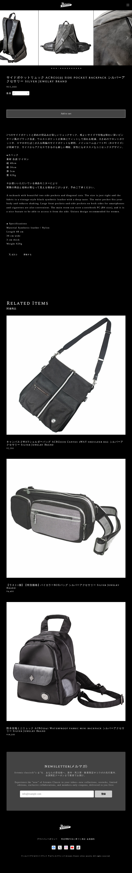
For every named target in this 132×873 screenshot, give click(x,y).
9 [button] (69, 68)
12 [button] (76, 68)
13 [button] (78, 68)
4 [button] (58, 68)
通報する (28, 254)
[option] (66, 37)
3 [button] (56, 68)
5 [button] (60, 68)
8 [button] (67, 68)
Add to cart (66, 113)
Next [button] (127, 38)
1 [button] (51, 68)
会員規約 (91, 839)
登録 (103, 794)
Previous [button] (5, 38)
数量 (9, 93)
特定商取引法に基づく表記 (73, 839)
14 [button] (80, 68)
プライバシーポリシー (47, 839)
